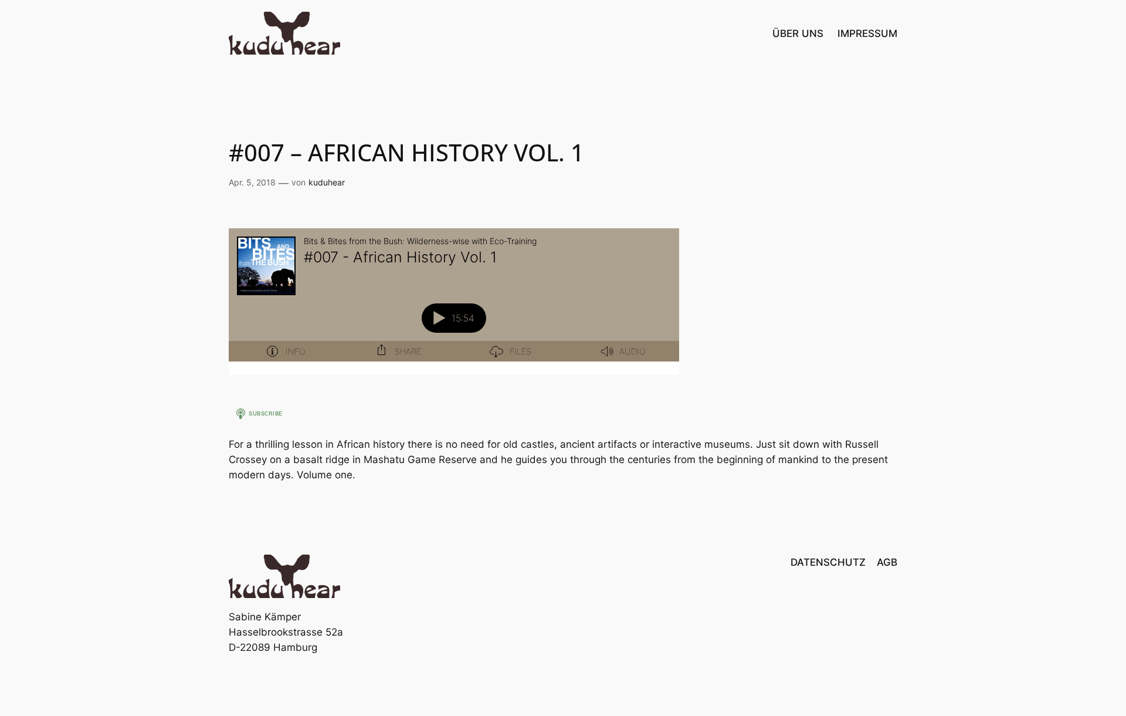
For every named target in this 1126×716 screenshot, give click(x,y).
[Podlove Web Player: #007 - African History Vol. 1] (454, 301)
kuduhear (326, 182)
